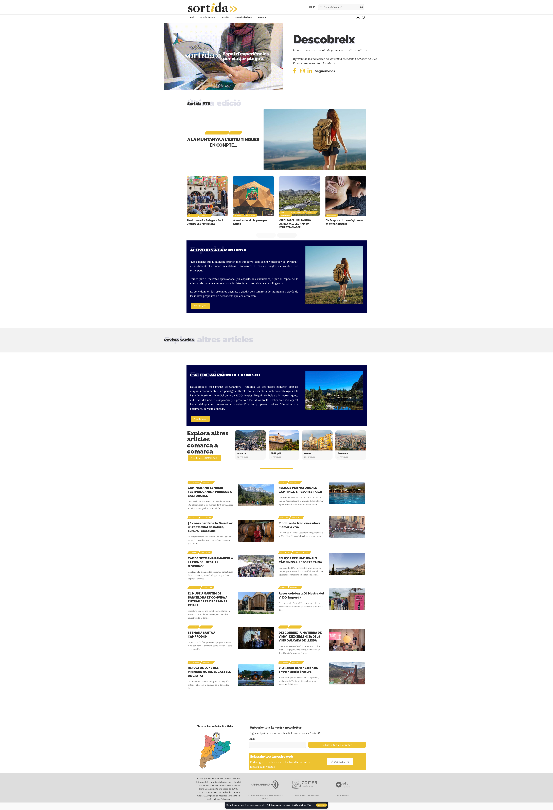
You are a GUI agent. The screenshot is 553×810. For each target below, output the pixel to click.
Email (252, 738)
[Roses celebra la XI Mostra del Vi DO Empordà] (347, 599)
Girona (307, 453)
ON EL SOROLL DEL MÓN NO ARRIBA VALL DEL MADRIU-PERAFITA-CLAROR (295, 224)
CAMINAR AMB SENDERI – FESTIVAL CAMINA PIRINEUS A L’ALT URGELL (210, 491)
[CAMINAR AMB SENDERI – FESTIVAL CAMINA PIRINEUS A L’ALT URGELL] (256, 495)
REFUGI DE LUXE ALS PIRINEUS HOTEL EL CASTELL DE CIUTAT (209, 672)
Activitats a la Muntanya (217, 132)
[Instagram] (310, 7)
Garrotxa (194, 517)
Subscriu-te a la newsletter (337, 744)
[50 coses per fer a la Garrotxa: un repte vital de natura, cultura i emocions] (256, 531)
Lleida (283, 627)
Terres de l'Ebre (301, 552)
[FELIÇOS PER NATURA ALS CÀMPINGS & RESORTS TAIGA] (347, 493)
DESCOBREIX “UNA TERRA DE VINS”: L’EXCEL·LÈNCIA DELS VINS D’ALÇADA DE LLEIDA (300, 636)
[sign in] (358, 17)
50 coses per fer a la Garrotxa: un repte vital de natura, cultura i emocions (210, 527)
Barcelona (343, 453)
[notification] (363, 17)
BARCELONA (343, 795)
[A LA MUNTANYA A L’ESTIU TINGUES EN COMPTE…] (315, 139)
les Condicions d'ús (301, 805)
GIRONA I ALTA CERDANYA (307, 795)
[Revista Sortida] (212, 7)
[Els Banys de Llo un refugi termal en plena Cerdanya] (345, 196)
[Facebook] (307, 7)
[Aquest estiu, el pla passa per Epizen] (253, 196)
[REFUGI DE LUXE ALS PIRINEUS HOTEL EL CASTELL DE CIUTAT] (256, 675)
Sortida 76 (208, 482)
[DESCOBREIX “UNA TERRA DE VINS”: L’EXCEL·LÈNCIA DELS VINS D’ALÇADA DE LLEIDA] (347, 640)
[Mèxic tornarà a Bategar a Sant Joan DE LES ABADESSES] (207, 196)
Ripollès (193, 215)
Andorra (238, 215)
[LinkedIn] (314, 7)
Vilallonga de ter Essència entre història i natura (298, 669)
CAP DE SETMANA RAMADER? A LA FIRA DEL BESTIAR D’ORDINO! (210, 562)
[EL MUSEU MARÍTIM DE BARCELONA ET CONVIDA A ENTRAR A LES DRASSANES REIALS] (256, 603)
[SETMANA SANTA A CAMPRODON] (256, 638)
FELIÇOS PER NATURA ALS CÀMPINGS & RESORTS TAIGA (300, 560)
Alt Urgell (276, 453)
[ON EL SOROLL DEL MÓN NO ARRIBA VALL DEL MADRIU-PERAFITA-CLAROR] (299, 196)
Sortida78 (235, 132)
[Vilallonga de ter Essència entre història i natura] (347, 673)
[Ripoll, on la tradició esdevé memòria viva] (347, 527)
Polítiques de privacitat (278, 805)
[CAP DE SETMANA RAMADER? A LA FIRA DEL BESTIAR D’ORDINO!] (256, 566)
